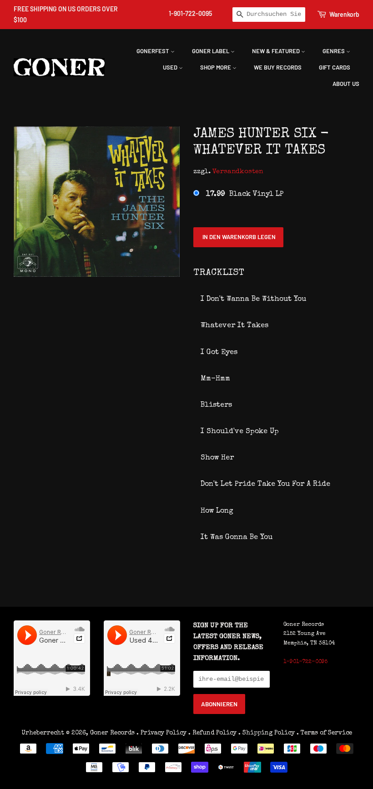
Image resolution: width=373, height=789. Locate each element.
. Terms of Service (324, 733)
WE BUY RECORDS (278, 67)
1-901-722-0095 (190, 13)
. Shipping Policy (266, 733)
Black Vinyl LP (244, 194)
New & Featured (276, 51)
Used (171, 67)
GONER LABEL (211, 51)
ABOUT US (346, 83)
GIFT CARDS (334, 67)
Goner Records (113, 733)
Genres (334, 51)
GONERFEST (153, 51)
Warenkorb (344, 14)
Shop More (216, 67)
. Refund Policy (212, 733)
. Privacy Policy (161, 733)
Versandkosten (237, 171)
